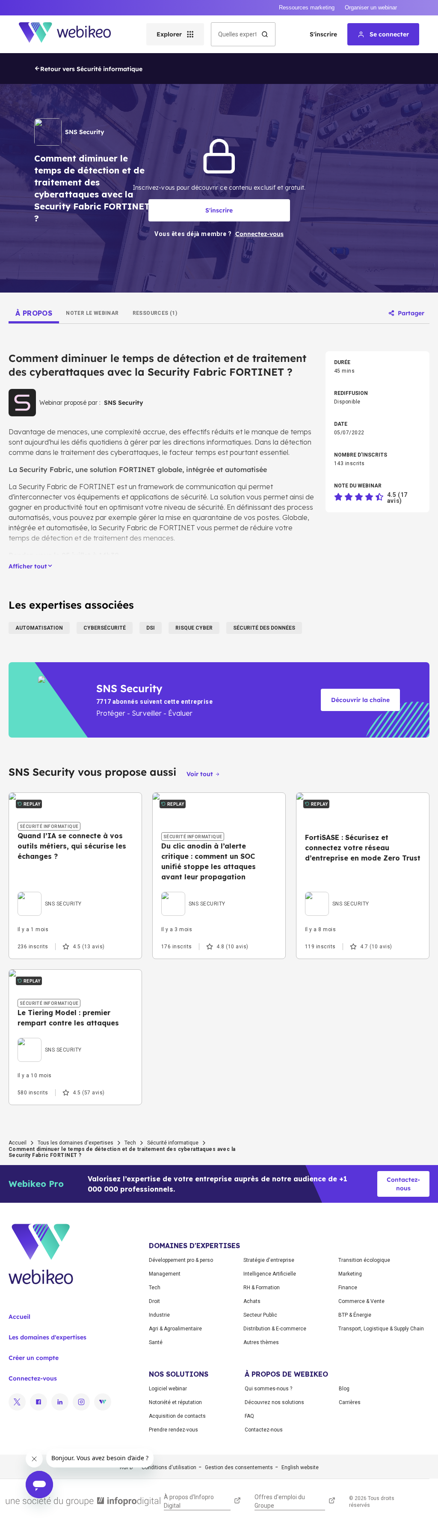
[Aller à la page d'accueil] (72, 34)
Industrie (159, 1315)
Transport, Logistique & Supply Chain (381, 1329)
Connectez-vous (33, 1378)
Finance (347, 1288)
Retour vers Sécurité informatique (91, 69)
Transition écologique (364, 1260)
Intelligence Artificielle (269, 1274)
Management (165, 1274)
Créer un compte (34, 1358)
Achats (251, 1301)
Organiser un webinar (371, 7)
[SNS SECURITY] (50, 894)
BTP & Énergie (354, 1315)
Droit (154, 1301)
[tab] (34, 313)
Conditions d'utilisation (169, 1467)
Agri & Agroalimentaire (175, 1329)
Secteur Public (260, 1315)
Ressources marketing (306, 7)
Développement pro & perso (181, 1260)
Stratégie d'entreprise (268, 1260)
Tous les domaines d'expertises (75, 1143)
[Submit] (265, 34)
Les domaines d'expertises (47, 1337)
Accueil (18, 1143)
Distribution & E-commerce (274, 1329)
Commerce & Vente (361, 1301)
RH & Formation (261, 1288)
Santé (156, 1342)
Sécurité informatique (172, 1143)
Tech (130, 1143)
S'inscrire (323, 34)
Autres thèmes (261, 1342)
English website (300, 1467)
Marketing (350, 1274)
